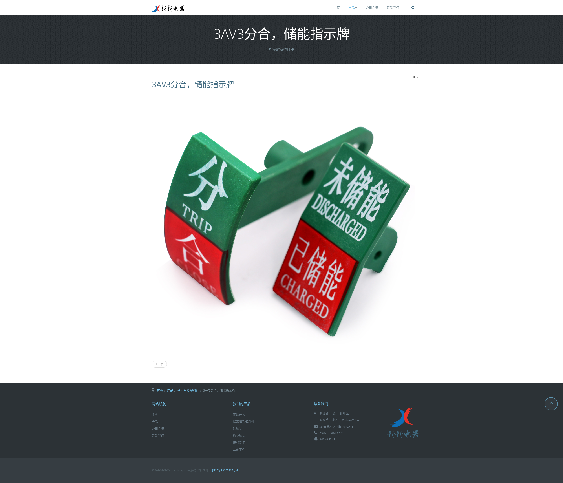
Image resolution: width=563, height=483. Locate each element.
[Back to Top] (551, 403)
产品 (352, 7)
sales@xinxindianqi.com (336, 426)
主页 (337, 7)
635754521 (327, 439)
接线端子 (239, 443)
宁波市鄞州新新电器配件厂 (403, 423)
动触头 (237, 428)
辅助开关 (239, 414)
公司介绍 (372, 7)
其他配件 (239, 450)
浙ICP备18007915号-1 (225, 470)
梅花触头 (239, 436)
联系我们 (393, 7)
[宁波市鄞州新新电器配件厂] (168, 9)
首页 (160, 390)
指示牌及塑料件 (188, 390)
